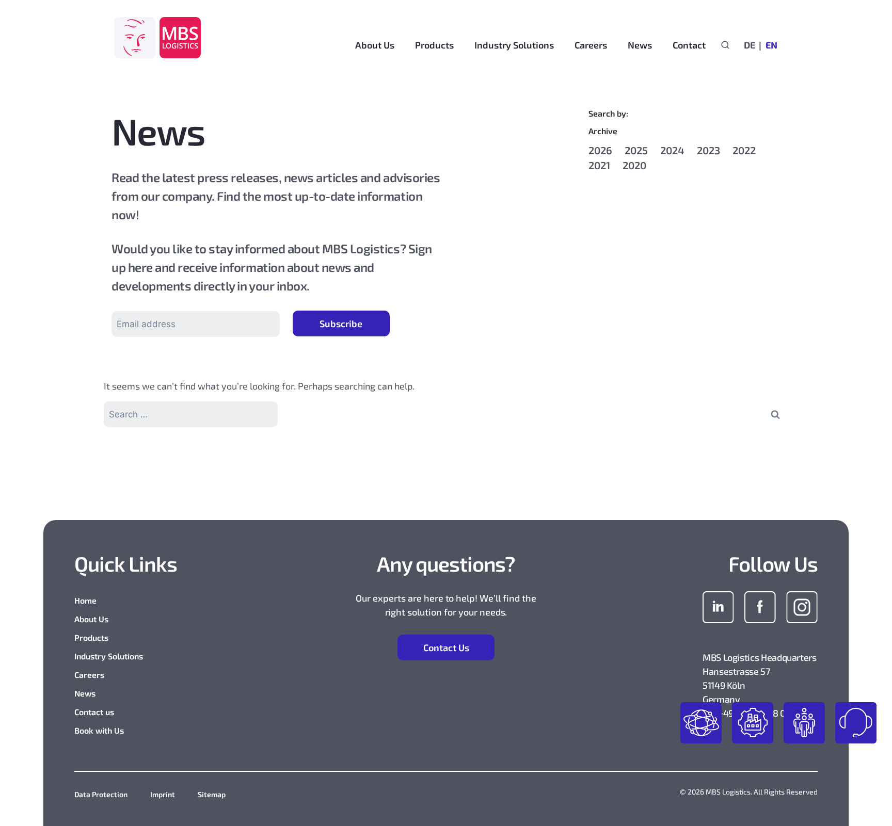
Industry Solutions (108, 656)
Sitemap (212, 794)
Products (91, 637)
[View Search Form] (725, 44)
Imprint (162, 794)
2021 (599, 165)
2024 (672, 150)
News (84, 693)
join (804, 722)
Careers (89, 674)
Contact (689, 45)
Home (85, 600)
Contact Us (446, 647)
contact (856, 722)
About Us (91, 619)
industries (752, 722)
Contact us (94, 712)
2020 (634, 165)
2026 (600, 150)
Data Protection (101, 794)
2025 (636, 150)
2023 (708, 150)
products (701, 722)
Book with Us (99, 730)
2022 (744, 150)
